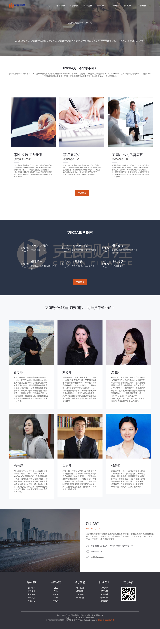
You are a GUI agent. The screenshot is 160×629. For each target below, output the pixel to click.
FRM (56, 598)
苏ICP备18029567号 (106, 620)
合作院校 (88, 5)
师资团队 (74, 5)
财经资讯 (114, 5)
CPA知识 (104, 591)
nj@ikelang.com (97, 557)
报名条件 (31, 591)
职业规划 (104, 601)
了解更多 (82, 193)
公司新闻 (104, 588)
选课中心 (60, 5)
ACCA (55, 601)
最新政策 (104, 598)
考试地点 (31, 601)
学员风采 (104, 594)
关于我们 (101, 5)
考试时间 (31, 594)
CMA (56, 591)
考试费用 (31, 598)
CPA (56, 588)
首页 (49, 5)
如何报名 (31, 588)
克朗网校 (142, 5)
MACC (56, 594)
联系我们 (128, 5)
